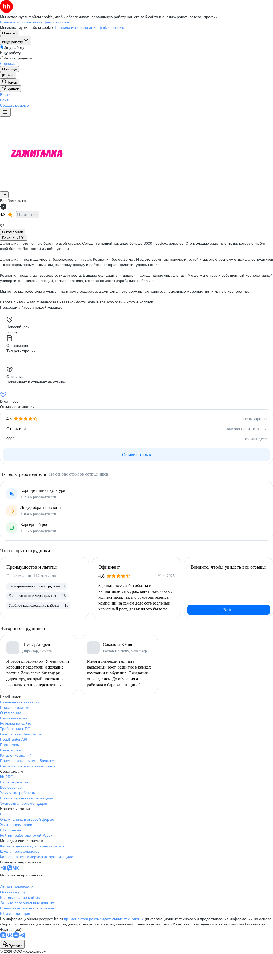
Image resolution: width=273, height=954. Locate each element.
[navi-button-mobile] (5, 112)
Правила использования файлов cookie (89, 27)
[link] (9, 82)
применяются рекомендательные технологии (104, 919)
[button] (5, 94)
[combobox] (12, 944)
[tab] (12, 232)
